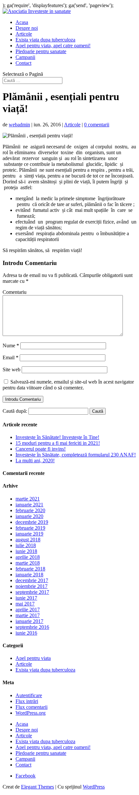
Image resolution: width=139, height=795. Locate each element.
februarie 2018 (30, 568)
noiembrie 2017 (32, 586)
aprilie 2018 (28, 557)
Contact (23, 63)
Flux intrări (27, 701)
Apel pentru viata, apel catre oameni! (53, 45)
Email (10, 357)
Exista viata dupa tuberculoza (45, 39)
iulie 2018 (26, 545)
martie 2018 (28, 563)
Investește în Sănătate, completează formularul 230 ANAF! (76, 454)
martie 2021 (28, 498)
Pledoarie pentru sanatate (41, 51)
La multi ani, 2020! (35, 460)
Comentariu (15, 292)
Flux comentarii (32, 707)
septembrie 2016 (32, 627)
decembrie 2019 (32, 522)
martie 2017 (28, 615)
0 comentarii (96, 124)
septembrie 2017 (32, 592)
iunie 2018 (26, 551)
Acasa (22, 22)
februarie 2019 (30, 528)
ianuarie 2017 (29, 621)
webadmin (19, 124)
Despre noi (27, 28)
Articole (24, 34)
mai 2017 (25, 603)
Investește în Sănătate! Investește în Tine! (57, 437)
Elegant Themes (37, 786)
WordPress (94, 786)
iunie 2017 (26, 598)
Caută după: (15, 411)
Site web (11, 369)
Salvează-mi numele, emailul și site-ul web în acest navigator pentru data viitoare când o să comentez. (68, 384)
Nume (11, 345)
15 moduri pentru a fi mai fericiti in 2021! (58, 443)
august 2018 (28, 539)
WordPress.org (31, 713)
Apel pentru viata (33, 658)
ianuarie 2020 (29, 516)
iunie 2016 (26, 633)
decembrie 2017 (32, 580)
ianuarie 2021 (29, 504)
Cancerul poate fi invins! (41, 449)
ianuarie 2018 (29, 574)
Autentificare (29, 695)
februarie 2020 (30, 510)
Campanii (25, 57)
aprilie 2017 (28, 609)
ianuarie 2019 (29, 533)
